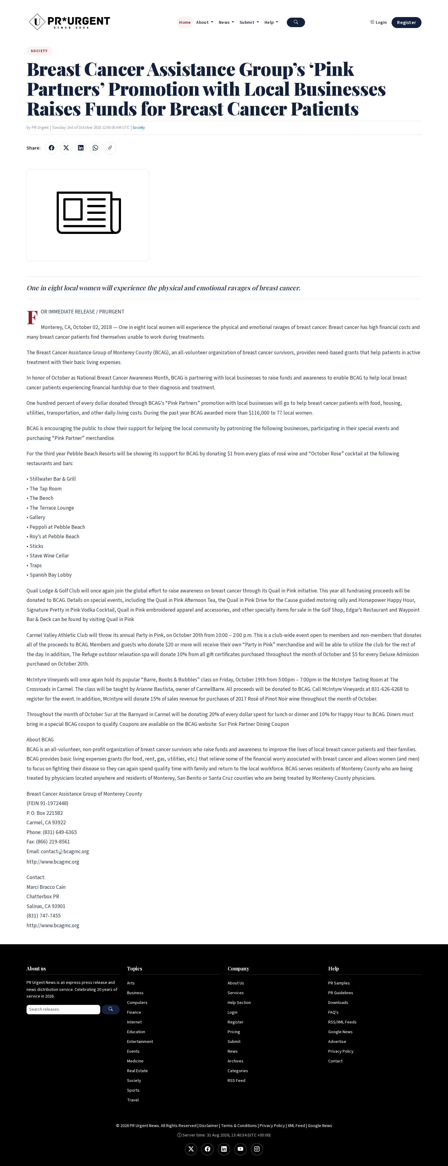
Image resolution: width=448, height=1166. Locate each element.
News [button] (225, 22)
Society (139, 127)
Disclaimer (208, 1126)
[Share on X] (66, 148)
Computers (137, 1003)
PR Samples (339, 983)
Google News (340, 1032)
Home (185, 22)
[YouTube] (240, 1149)
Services (236, 993)
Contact (335, 1061)
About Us (236, 983)
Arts (131, 983)
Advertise (337, 1042)
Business (135, 993)
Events (133, 1051)
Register (406, 22)
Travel (133, 1100)
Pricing (234, 1032)
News (233, 1051)
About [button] (203, 22)
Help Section (239, 1003)
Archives (236, 1061)
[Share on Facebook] (51, 148)
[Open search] (296, 22)
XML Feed (296, 1126)
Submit (234, 1042)
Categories (238, 1071)
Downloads (338, 1003)
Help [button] (270, 22)
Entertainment (140, 1042)
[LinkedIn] (224, 1149)
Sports (133, 1090)
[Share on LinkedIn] (81, 148)
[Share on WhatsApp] (95, 148)
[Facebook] (207, 1149)
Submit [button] (247, 22)
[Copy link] (110, 148)
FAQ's (333, 1012)
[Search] (110, 1009)
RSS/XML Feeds (342, 1022)
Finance (134, 1012)
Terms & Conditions (239, 1126)
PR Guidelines (340, 993)
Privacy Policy (341, 1051)
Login (232, 1012)
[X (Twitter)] (191, 1149)
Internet (134, 1022)
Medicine (135, 1061)
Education (136, 1032)
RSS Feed (236, 1081)
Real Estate (137, 1071)
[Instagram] (257, 1149)
